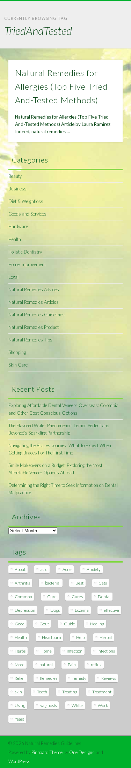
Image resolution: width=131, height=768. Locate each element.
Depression (25, 610)
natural (46, 664)
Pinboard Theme (47, 752)
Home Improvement (27, 264)
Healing (97, 623)
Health (14, 239)
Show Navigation (106, 62)
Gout (44, 623)
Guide (69, 623)
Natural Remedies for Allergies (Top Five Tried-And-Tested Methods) (63, 86)
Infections (106, 651)
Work (103, 705)
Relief (20, 678)
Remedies (48, 678)
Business (17, 188)
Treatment (101, 691)
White (77, 705)
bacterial (52, 583)
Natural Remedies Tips (30, 339)
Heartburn (51, 637)
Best (79, 583)
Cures (77, 596)
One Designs (82, 752)
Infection (74, 651)
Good (19, 623)
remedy (79, 678)
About (20, 569)
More (19, 664)
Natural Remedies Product (33, 327)
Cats (103, 583)
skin (18, 691)
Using (20, 705)
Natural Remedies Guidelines (36, 314)
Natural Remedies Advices (33, 289)
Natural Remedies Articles (33, 302)
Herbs (20, 651)
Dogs (55, 610)
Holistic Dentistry (25, 252)
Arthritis (22, 583)
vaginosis (48, 705)
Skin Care (18, 365)
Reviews (108, 678)
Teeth (42, 691)
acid (44, 569)
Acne (67, 569)
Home (46, 651)
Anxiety (94, 569)
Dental (104, 596)
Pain (72, 664)
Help (80, 637)
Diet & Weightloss (25, 201)
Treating (69, 691)
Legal (13, 277)
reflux (96, 664)
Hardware (18, 226)
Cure (52, 596)
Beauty (15, 176)
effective (111, 610)
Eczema (82, 610)
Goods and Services (27, 214)
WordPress (19, 761)
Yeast (19, 719)
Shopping (17, 352)
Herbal (106, 637)
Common (23, 596)
